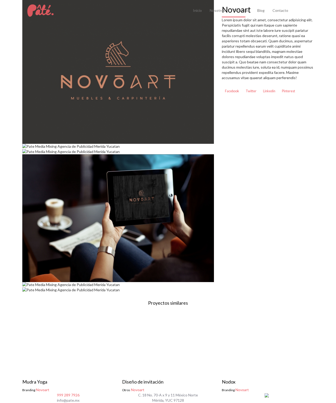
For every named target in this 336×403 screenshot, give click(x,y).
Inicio (197, 10)
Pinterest (288, 91)
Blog (261, 10)
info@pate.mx (68, 400)
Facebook (231, 91)
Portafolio (241, 10)
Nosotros (217, 10)
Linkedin (268, 91)
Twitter (250, 91)
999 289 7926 (68, 395)
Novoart (35, 385)
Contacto (280, 10)
